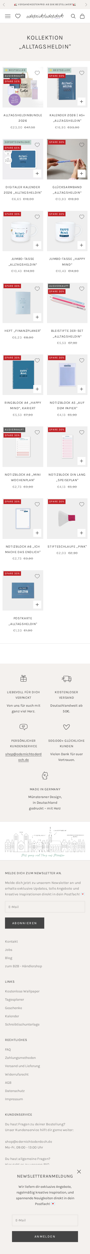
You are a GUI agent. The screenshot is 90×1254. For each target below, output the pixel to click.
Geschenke (13, 1008)
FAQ (8, 1049)
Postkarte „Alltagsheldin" (22, 621)
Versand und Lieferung (22, 1066)
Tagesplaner (14, 999)
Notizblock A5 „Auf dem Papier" (67, 405)
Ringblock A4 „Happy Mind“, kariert (22, 405)
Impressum (14, 1099)
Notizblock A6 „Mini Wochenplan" (23, 477)
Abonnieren (24, 923)
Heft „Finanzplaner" (22, 331)
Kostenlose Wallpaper (22, 991)
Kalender (12, 1016)
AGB (8, 1083)
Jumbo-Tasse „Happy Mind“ (67, 261)
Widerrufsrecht (16, 1074)
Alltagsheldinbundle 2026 (23, 117)
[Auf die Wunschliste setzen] (37, 73)
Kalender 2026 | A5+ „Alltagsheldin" (67, 117)
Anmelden (45, 1236)
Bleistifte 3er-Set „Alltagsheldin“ (67, 333)
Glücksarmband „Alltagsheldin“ (67, 189)
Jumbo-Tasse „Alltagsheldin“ (22, 261)
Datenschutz (15, 1091)
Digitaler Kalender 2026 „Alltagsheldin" (23, 189)
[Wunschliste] (18, 16)
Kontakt (11, 941)
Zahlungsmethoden (20, 1058)
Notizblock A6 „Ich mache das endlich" (22, 549)
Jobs (8, 950)
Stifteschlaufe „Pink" (67, 546)
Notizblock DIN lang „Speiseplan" (67, 477)
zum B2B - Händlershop (23, 966)
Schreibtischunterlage (22, 1024)
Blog (8, 958)
